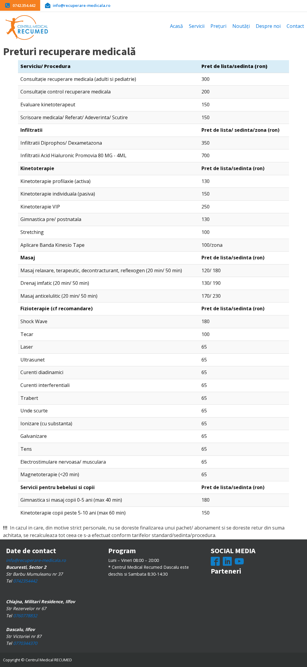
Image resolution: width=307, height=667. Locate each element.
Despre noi (268, 26)
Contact (295, 26)
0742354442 (25, 581)
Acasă (176, 26)
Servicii (196, 26)
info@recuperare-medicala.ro (36, 560)
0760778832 (25, 615)
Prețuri (218, 26)
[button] (20, 5)
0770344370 (25, 643)
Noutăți (241, 26)
